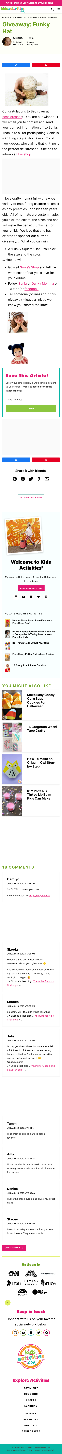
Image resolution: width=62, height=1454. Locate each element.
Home (4, 17)
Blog (12, 17)
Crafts (31, 1400)
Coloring (31, 1394)
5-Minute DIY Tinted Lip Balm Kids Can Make (39, 794)
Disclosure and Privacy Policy (19, 1450)
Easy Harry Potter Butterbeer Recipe (33, 654)
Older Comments (14, 1248)
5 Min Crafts (31, 1431)
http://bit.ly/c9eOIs (39, 895)
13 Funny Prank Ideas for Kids (29, 665)
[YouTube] (23, 597)
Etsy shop (23, 154)
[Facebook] (31, 597)
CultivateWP (49, 1450)
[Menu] (59, 9)
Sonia (22, 283)
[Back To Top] (7, 1302)
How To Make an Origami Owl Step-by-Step (41, 762)
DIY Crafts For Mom (36, 17)
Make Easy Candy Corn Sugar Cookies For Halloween (41, 700)
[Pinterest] (46, 597)
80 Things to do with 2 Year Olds (30, 643)
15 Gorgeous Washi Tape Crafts (42, 728)
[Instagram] (16, 597)
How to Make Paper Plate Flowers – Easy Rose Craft (32, 621)
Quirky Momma (42, 283)
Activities (31, 1388)
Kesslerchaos (12, 117)
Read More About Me (31, 588)
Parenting (31, 1419)
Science (31, 1413)
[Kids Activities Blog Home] (13, 9)
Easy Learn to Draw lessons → (39, 2)
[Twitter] (38, 597)
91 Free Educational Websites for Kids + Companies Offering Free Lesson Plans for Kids (33, 634)
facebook (31, 289)
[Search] (52, 9)
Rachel (19, 38)
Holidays (31, 1425)
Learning (31, 1406)
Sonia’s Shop (29, 267)
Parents (21, 17)
